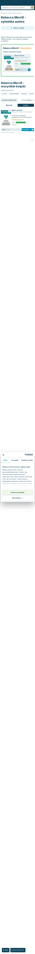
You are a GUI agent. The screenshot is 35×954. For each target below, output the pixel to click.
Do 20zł (4, 93)
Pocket (31, 93)
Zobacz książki (18, 28)
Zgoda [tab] (5, 460)
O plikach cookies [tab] (27, 460)
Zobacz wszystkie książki (12, 52)
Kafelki (9, 105)
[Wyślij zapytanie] (32, 7)
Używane (24, 93)
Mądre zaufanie (19, 55)
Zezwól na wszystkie (17, 492)
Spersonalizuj (16, 498)
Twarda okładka (14, 93)
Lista (26, 105)
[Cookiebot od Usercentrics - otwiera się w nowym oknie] (25, 455)
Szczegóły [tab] (14, 460)
